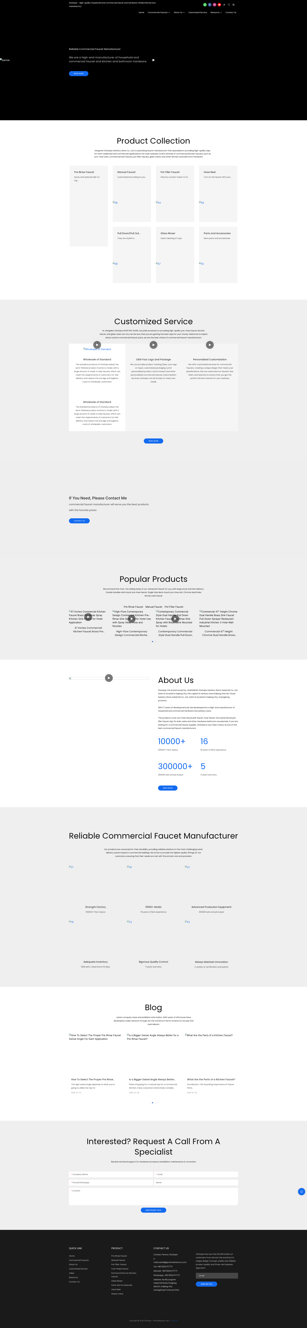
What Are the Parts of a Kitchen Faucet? (211, 1079)
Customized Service (78, 1268)
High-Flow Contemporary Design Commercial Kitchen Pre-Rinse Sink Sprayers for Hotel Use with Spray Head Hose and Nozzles (132, 633)
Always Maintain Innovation (211, 962)
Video (71, 1273)
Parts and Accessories (217, 233)
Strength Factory (95, 907)
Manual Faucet (126, 172)
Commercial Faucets (79, 1260)
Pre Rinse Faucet (84, 172)
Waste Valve (117, 1293)
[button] (150, 641)
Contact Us (74, 1281)
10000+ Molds (153, 907)
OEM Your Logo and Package (153, 359)
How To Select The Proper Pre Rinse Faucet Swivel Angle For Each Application (92, 1079)
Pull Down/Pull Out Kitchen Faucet (128, 233)
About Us (73, 1264)
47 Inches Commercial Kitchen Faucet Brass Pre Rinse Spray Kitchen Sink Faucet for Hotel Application (88, 629)
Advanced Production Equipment (211, 907)
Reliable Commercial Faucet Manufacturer (95, 49)
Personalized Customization (210, 359)
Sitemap (174, 1321)
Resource (73, 1277)
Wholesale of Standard (97, 359)
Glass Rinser (168, 233)
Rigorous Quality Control (153, 962)
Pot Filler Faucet (170, 172)
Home (72, 1256)
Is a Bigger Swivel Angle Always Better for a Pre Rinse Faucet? (151, 1079)
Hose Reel (210, 172)
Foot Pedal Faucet (119, 1268)
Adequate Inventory (95, 962)
